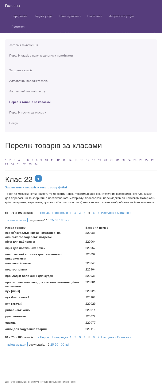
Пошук (13, 123)
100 (61, 220)
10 (46, 160)
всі (67, 220)
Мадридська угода (121, 16)
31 (18, 164)
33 (30, 164)
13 (64, 160)
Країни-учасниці (70, 16)
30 (12, 164)
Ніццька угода (43, 16)
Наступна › (108, 212)
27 (146, 160)
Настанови (94, 16)
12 (58, 160)
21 (111, 160)
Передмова (19, 16)
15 (75, 160)
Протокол (17, 26)
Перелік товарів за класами (30, 102)
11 (52, 160)
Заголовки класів (20, 70)
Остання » (124, 212)
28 (152, 160)
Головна (12, 5)
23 (123, 160)
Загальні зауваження (23, 45)
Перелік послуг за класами (27, 112)
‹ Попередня (59, 212)
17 (87, 160)
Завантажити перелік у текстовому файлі (36, 187)
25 (135, 160)
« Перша (44, 212)
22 (117, 160)
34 (36, 164)
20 (105, 160)
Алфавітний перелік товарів (28, 80)
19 (99, 160)
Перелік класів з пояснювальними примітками (41, 55)
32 (24, 164)
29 (6, 164)
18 (93, 160)
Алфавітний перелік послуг (28, 91)
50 (56, 220)
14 (70, 160)
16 (81, 160)
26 (140, 160)
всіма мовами (16, 220)
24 (129, 160)
